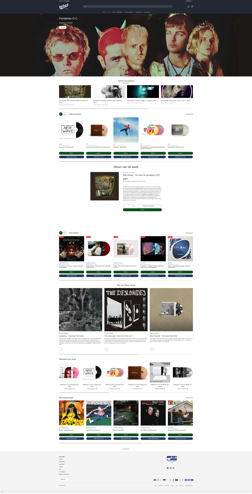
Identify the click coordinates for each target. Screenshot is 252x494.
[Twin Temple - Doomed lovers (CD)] (153, 413)
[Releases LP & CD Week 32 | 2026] (160, 372)
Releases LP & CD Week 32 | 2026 (160, 385)
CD (108, 12)
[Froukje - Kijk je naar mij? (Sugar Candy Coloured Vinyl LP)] (126, 248)
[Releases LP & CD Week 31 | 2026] (182, 372)
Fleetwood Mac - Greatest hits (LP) (176, 147)
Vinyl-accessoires (128, 12)
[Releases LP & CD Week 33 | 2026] (137, 372)
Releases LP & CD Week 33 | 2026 (137, 385)
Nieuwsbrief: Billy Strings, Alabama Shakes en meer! (73, 101)
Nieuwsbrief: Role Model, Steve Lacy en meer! (175, 100)
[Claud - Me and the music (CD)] (98, 413)
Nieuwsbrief (146, 12)
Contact (60, 466)
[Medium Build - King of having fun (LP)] (180, 413)
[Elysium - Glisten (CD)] (126, 413)
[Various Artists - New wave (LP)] (71, 129)
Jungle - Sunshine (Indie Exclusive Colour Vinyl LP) (98, 147)
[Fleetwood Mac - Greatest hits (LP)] (180, 129)
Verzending (133, 181)
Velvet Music (64, 485)
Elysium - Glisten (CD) (118, 430)
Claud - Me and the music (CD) (93, 430)
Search (60, 459)
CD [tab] (64, 114)
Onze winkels (62, 471)
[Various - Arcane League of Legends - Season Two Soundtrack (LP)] (180, 248)
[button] (192, 6)
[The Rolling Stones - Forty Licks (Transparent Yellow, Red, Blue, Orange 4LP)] (153, 129)
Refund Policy (62, 461)
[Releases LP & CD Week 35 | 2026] (92, 372)
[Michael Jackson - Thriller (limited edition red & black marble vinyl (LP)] (98, 248)
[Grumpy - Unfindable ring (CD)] (71, 413)
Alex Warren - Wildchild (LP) (119, 147)
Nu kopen (142, 209)
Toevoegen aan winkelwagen (148, 205)
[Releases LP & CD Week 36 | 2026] (69, 372)
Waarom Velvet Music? (64, 474)
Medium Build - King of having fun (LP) (177, 430)
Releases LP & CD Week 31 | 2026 (182, 385)
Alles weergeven (126, 82)
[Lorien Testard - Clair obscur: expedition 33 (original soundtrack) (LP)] (71, 248)
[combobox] (128, 6)
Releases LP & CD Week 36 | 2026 (69, 385)
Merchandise (119, 12)
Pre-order (63, 27)
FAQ (60, 469)
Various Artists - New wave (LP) (66, 147)
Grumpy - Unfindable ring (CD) (66, 430)
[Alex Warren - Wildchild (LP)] (126, 129)
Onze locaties (138, 12)
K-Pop (113, 12)
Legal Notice (61, 464)
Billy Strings (125, 172)
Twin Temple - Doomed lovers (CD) (149, 430)
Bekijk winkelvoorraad (72, 156)
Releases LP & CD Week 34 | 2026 (114, 385)
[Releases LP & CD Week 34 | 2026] (114, 372)
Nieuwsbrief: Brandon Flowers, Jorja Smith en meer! (107, 101)
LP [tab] (60, 114)
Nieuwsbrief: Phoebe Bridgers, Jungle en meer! (142, 100)
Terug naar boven (126, 448)
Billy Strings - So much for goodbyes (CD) (141, 175)
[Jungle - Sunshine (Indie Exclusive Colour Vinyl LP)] (98, 129)
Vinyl (104, 12)
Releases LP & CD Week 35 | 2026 (92, 385)
